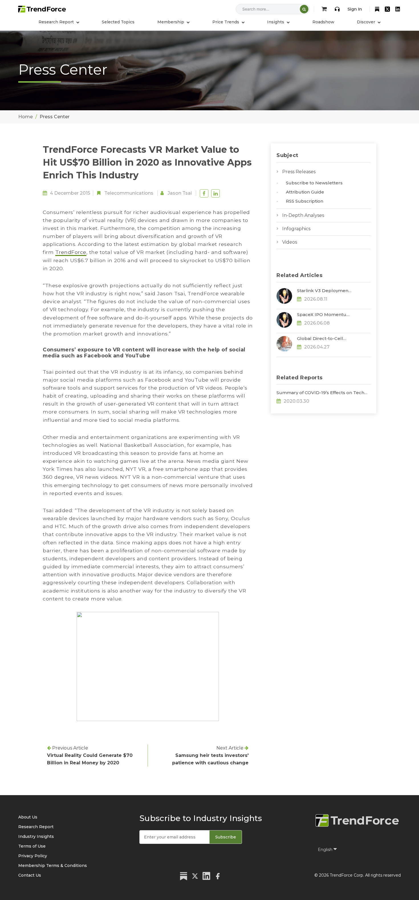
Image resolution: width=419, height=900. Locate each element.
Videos (289, 242)
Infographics (296, 228)
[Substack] (377, 9)
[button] (173, 22)
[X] (387, 9)
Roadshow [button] (323, 22)
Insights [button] (276, 22)
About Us (27, 817)
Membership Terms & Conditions (52, 865)
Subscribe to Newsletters (314, 183)
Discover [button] (366, 22)
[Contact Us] (337, 9)
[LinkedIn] (397, 9)
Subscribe (225, 837)
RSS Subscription (304, 201)
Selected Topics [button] (118, 22)
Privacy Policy (32, 855)
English (325, 849)
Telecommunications (128, 193)
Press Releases (299, 171)
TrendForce (70, 252)
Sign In (354, 9)
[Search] (304, 9)
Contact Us (29, 875)
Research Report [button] (56, 22)
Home (25, 116)
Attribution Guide (305, 192)
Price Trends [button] (226, 22)
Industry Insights (36, 836)
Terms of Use (32, 846)
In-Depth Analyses (303, 215)
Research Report (36, 826)
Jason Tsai (180, 193)
